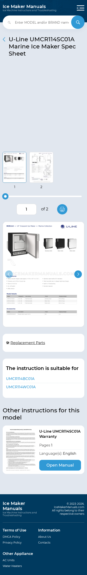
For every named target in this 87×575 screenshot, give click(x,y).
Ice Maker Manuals (29, 8)
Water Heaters (12, 566)
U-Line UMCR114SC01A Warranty (60, 434)
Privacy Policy (12, 542)
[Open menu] (80, 7)
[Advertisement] (43, 106)
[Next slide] (78, 274)
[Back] (4, 39)
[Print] (62, 209)
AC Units (8, 560)
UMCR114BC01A (20, 379)
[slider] (5, 196)
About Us (44, 536)
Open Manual (60, 465)
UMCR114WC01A (21, 387)
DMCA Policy (11, 536)
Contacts (44, 542)
